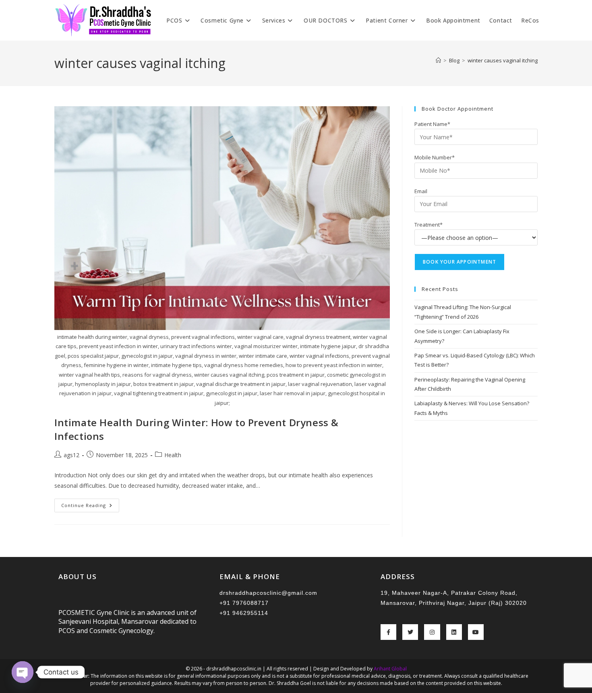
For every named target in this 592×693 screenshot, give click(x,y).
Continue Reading (90, 503)
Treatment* (428, 224)
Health (172, 455)
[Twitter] (410, 632)
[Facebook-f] (388, 632)
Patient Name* (432, 124)
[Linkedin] (454, 632)
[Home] (438, 60)
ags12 (71, 455)
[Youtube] (476, 632)
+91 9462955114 (243, 613)
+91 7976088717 (244, 603)
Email (420, 191)
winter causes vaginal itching (503, 60)
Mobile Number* (434, 157)
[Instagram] (432, 632)
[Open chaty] (22, 672)
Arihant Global (390, 668)
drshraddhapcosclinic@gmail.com (268, 593)
